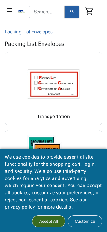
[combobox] (46, 12)
